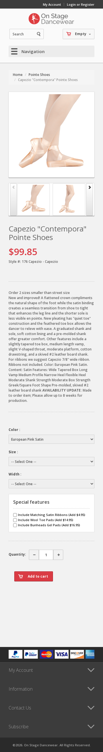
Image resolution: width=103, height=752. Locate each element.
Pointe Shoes (39, 74)
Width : (15, 474)
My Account (52, 4)
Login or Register (80, 4)
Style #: (15, 261)
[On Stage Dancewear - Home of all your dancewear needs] (51, 19)
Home (18, 74)
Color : (14, 429)
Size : (13, 451)
